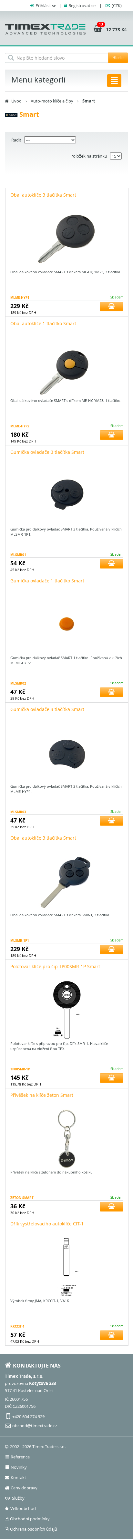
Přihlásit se (46, 5)
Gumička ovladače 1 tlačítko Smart (47, 581)
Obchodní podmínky (30, 1519)
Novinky (19, 1467)
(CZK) (117, 5)
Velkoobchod (23, 1508)
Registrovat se (82, 5)
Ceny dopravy (24, 1488)
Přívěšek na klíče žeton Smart (41, 1095)
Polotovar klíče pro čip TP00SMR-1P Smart (55, 966)
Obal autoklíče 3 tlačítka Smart (43, 195)
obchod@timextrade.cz (34, 1425)
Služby (18, 1498)
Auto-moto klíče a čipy (52, 101)
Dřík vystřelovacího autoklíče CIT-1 (47, 1224)
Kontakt (18, 1477)
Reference (20, 1457)
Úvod (16, 101)
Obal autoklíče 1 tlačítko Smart (43, 323)
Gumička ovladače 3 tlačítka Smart (47, 452)
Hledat (118, 57)
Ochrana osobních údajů (33, 1529)
